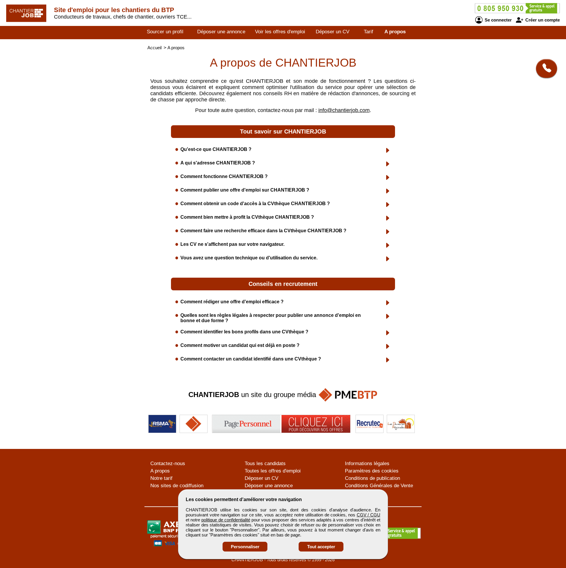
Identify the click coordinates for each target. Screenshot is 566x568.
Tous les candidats (265, 463)
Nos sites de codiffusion (176, 485)
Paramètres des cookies (372, 471)
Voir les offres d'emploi (280, 31)
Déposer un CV (332, 31)
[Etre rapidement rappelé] (544, 68)
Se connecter (497, 19)
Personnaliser (245, 546)
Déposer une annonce (221, 31)
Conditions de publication (372, 478)
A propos (395, 31)
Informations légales (367, 463)
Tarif (368, 31)
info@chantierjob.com (344, 110)
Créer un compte (542, 19)
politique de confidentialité (225, 519)
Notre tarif (161, 478)
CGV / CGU (368, 514)
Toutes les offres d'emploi (273, 471)
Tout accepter (321, 546)
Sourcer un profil (165, 31)
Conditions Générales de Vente (379, 485)
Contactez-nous (167, 463)
